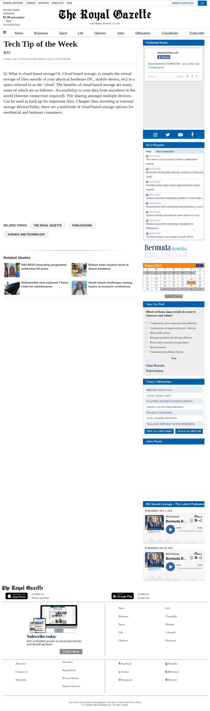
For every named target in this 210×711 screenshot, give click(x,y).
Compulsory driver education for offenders (173, 323)
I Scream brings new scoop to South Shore (169, 236)
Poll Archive (154, 371)
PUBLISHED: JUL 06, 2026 (159, 548)
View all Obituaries (159, 431)
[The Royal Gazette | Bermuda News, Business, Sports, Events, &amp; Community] (105, 14)
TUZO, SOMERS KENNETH (162, 418)
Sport (63, 33)
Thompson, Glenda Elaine (159, 412)
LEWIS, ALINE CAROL (159, 395)
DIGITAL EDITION (13, 3)
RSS (69, 3)
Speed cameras (158, 347)
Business (41, 33)
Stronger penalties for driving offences (171, 337)
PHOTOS (44, 3)
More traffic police (160, 333)
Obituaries (142, 33)
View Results (155, 365)
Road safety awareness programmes (169, 342)
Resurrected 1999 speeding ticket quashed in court (174, 206)
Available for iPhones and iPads (40, 595)
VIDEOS (30, 3)
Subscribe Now (11, 24)
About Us (21, 663)
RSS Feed (173, 672)
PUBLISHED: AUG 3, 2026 (158, 510)
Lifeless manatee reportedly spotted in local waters (174, 198)
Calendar (170, 632)
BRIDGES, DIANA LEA (159, 389)
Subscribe (196, 33)
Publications (82, 225)
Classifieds (170, 33)
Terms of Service (71, 686)
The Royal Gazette (48, 225)
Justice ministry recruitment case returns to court (172, 215)
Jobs (120, 33)
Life (80, 33)
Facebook (125, 663)
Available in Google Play (143, 595)
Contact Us (22, 672)
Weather (169, 624)
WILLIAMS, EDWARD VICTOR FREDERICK (171, 423)
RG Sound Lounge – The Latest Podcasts (175, 504)
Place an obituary (190, 431)
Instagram (126, 680)
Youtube (173, 663)
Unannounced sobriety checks (166, 352)
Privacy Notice (70, 678)
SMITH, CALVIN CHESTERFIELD (165, 406)
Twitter (125, 672)
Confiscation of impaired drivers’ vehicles (173, 328)
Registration (69, 670)
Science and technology (26, 234)
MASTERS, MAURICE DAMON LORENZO (170, 401)
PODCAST (58, 3)
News (19, 33)
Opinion (100, 33)
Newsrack (170, 640)
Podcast (172, 680)
